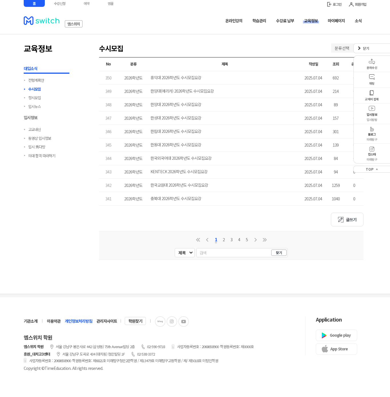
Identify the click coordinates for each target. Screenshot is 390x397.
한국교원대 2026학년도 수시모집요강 (179, 185)
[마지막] (265, 240)
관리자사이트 (107, 321)
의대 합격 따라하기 (41, 155)
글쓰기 (351, 219)
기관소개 (30, 321)
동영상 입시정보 (39, 138)
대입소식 (30, 68)
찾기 (279, 252)
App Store (339, 349)
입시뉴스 (34, 106)
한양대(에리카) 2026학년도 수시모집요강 (182, 91)
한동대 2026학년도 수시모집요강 (175, 144)
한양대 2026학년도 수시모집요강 (175, 104)
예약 (86, 3)
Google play (340, 335)
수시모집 (34, 89)
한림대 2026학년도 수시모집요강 (175, 131)
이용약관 (54, 321)
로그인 (337, 4)
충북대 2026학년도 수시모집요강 (175, 198)
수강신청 (59, 3)
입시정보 (30, 117)
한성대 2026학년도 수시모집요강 (175, 118)
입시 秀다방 (36, 146)
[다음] (255, 240)
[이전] (207, 240)
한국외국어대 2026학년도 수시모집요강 (181, 158)
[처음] (198, 240)
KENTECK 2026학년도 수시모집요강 (179, 171)
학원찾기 (135, 321)
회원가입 (360, 4)
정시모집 (34, 97)
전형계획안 (36, 80)
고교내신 (34, 129)
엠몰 (110, 3)
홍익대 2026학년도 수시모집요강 (175, 77)
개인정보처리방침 (78, 321)
